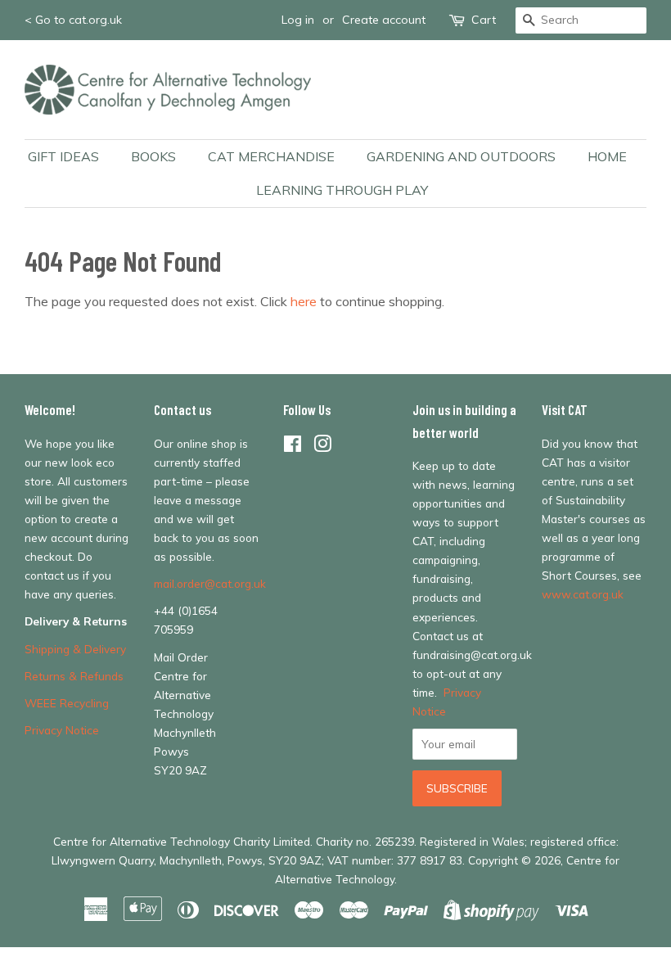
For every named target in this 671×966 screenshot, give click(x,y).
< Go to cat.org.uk (73, 19)
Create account (384, 19)
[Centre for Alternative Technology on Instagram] (322, 447)
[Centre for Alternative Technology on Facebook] (292, 447)
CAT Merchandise (271, 156)
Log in (297, 19)
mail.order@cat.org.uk (210, 583)
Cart (483, 19)
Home (607, 156)
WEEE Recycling (67, 703)
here (303, 301)
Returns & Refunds (74, 676)
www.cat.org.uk (583, 594)
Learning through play (342, 190)
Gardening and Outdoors (461, 156)
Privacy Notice (62, 730)
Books (153, 156)
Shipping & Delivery (75, 649)
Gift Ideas (63, 156)
